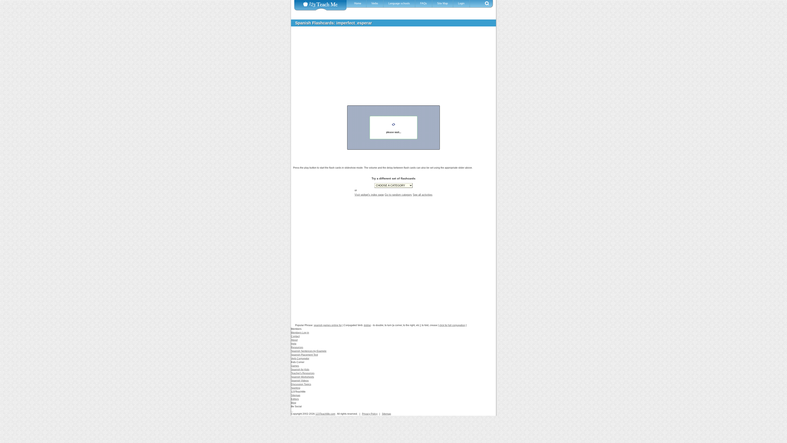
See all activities (422, 194)
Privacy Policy (370, 413)
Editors (295, 399)
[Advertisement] (390, 60)
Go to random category (398, 194)
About (294, 340)
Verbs (374, 3)
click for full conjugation (452, 325)
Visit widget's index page (369, 194)
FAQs (423, 3)
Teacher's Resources (302, 373)
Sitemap (295, 395)
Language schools (399, 3)
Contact (295, 336)
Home (357, 3)
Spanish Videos (300, 380)
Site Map (442, 3)
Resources (297, 347)
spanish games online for (328, 325)
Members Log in (300, 332)
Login (461, 3)
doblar (367, 325)
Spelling (295, 388)
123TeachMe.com (325, 413)
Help (293, 343)
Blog (293, 402)
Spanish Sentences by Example (308, 351)
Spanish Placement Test (304, 354)
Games (295, 365)
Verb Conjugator (300, 358)
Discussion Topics (301, 384)
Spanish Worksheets (302, 377)
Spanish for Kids (300, 369)
